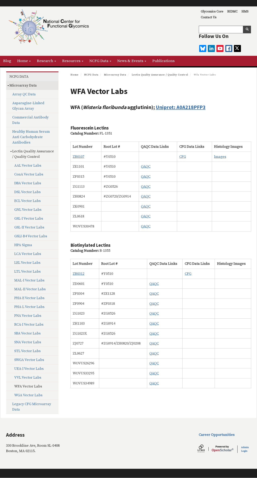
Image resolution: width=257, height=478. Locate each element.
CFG (182, 156)
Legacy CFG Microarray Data (31, 407)
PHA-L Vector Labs (29, 307)
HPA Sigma (23, 245)
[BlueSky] (202, 48)
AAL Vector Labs (27, 165)
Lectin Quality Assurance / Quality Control (160, 74)
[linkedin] (211, 48)
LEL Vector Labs (27, 262)
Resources (71, 61)
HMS (245, 11)
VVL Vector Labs (27, 377)
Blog (7, 61)
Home (23, 61)
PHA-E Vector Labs (29, 298)
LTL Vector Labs (27, 271)
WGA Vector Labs (28, 395)
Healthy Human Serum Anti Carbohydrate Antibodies (31, 137)
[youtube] (219, 48)
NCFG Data (99, 61)
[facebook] (228, 48)
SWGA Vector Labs (29, 360)
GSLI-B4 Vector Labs (30, 236)
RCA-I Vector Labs (28, 324)
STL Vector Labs (27, 351)
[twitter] (237, 48)
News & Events (130, 61)
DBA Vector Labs (27, 183)
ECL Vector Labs (27, 201)
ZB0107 (78, 156)
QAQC (145, 166)
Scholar (222, 448)
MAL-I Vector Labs (29, 280)
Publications (163, 61)
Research (45, 61)
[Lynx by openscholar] (205, 449)
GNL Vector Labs (27, 209)
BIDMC (232, 11)
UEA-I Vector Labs (29, 368)
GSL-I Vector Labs (28, 218)
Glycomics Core (212, 11)
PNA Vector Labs (27, 315)
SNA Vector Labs (27, 342)
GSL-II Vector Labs (29, 227)
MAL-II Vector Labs (30, 289)
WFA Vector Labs (28, 386)
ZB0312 (78, 273)
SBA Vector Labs (27, 333)
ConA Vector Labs (28, 174)
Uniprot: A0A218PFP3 (181, 107)
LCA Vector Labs (27, 254)
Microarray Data (115, 74)
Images (220, 156)
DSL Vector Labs (27, 192)
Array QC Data (24, 94)
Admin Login (245, 449)
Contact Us (208, 17)
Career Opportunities (217, 434)
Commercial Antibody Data (30, 120)
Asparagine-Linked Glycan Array (28, 106)
